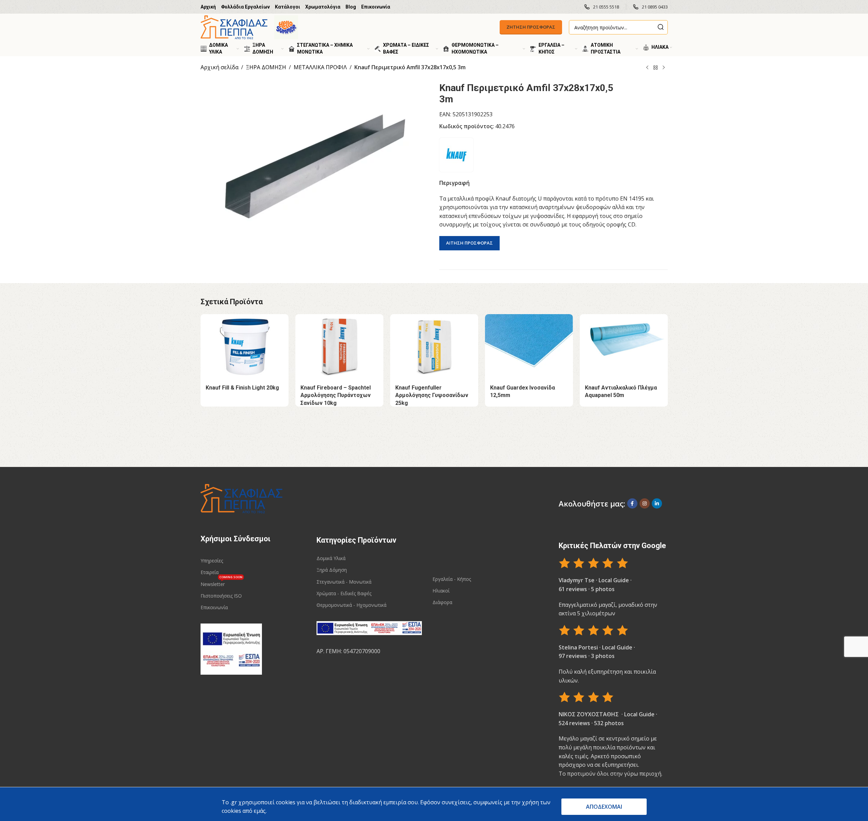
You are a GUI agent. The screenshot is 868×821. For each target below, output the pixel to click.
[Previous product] (647, 68)
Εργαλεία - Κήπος (451, 579)
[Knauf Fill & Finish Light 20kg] (245, 347)
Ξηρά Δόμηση (332, 570)
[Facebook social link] (632, 503)
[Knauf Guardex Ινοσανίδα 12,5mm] (529, 347)
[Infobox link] (601, 7)
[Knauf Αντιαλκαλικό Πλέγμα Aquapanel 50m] (624, 347)
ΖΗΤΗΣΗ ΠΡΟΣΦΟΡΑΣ (530, 27)
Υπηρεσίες (212, 560)
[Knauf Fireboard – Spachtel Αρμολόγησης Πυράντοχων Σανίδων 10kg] (339, 347)
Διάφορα (442, 602)
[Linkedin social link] (657, 503)
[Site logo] (234, 26)
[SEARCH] (660, 27)
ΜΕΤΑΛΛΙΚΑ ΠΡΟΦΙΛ (320, 67)
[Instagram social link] (644, 503)
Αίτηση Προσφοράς (469, 243)
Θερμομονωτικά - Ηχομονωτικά (351, 605)
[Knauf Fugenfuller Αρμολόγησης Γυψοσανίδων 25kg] (434, 347)
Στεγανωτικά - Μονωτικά (344, 581)
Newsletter (221, 582)
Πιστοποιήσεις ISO (221, 595)
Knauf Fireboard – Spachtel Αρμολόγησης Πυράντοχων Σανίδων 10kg (335, 395)
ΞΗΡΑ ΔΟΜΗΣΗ (266, 67)
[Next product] (664, 68)
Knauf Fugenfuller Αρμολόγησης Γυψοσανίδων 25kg (431, 395)
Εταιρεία (210, 572)
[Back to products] (655, 68)
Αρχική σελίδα (219, 67)
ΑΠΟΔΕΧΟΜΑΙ (604, 806)
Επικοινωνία (214, 607)
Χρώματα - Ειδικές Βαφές (344, 593)
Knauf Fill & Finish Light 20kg (242, 387)
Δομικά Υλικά (331, 558)
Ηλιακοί (441, 590)
